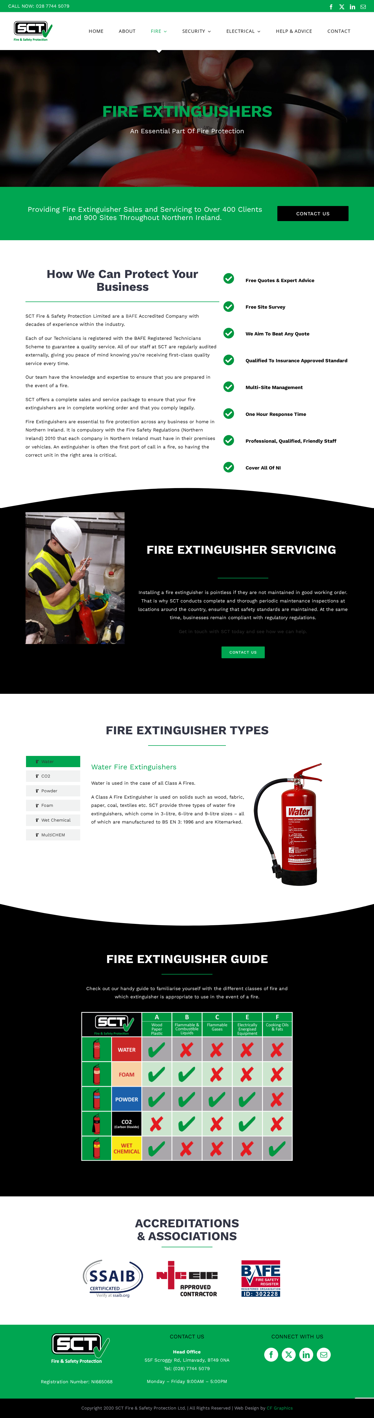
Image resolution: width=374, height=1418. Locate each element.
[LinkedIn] (306, 1355)
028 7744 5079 (52, 6)
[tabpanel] (207, 821)
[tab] (53, 762)
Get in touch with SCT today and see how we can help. (243, 631)
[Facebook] (271, 1355)
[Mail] (324, 1355)
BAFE (131, 316)
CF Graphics (280, 1408)
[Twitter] (289, 1355)
